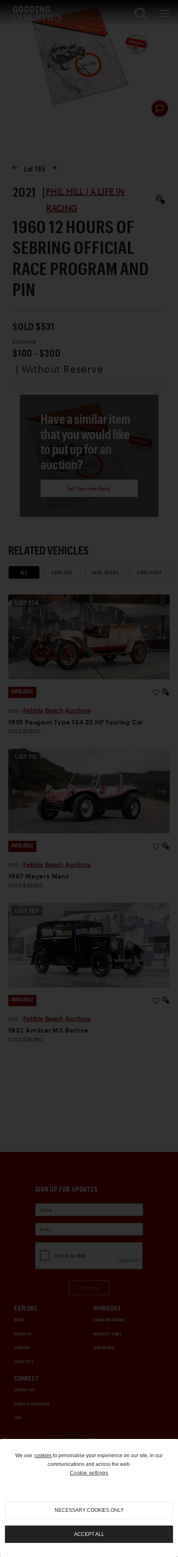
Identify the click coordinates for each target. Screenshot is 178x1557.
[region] (89, 1498)
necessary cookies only (89, 1510)
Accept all (89, 1534)
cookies (43, 1455)
